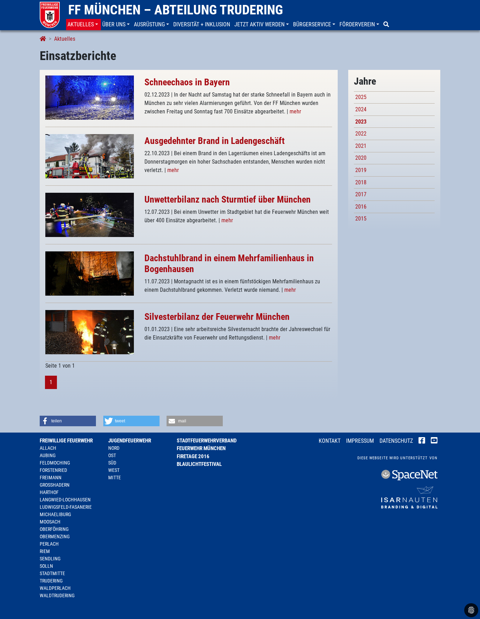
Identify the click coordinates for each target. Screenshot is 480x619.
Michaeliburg (55, 514)
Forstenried (53, 470)
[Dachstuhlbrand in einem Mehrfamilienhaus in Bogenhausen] (89, 273)
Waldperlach (55, 588)
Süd (112, 463)
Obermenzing (55, 536)
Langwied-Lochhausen (65, 499)
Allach (48, 448)
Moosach (50, 522)
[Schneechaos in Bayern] (89, 97)
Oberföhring (54, 529)
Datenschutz (396, 440)
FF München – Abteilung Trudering (175, 10)
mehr (295, 111)
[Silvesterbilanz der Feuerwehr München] (89, 331)
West (113, 470)
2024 (361, 109)
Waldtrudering (57, 595)
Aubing (48, 455)
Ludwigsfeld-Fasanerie (66, 507)
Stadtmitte (52, 573)
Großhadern (55, 485)
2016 (361, 206)
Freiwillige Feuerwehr (66, 440)
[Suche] (387, 24)
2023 (361, 121)
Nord (113, 448)
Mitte (114, 477)
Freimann (50, 477)
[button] (83, 24)
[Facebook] (422, 441)
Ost (112, 455)
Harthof (49, 492)
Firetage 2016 (193, 456)
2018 (361, 182)
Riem (45, 551)
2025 (361, 97)
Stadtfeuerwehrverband (206, 440)
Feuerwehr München (201, 448)
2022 (361, 133)
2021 (361, 146)
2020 (361, 157)
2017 (361, 194)
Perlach (49, 544)
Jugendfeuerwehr (129, 440)
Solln (46, 566)
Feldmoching (55, 463)
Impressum (360, 440)
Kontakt (329, 440)
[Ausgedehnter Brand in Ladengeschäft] (89, 155)
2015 (361, 218)
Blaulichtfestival (199, 464)
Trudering (51, 581)
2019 (361, 170)
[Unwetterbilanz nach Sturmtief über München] (89, 214)
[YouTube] (434, 441)
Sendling (50, 558)
